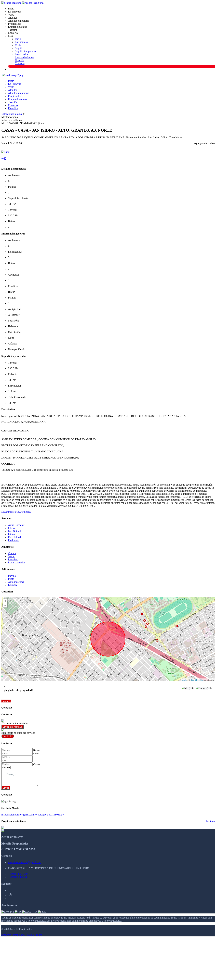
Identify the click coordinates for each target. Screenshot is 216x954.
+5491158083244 (17, 876)
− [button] (5, 605)
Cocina (12, 553)
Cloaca (12, 528)
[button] (16, 511)
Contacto (13, 32)
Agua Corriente (16, 525)
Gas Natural (14, 531)
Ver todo (210, 821)
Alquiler (12, 17)
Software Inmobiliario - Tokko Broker (21, 934)
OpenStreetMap (197, 679)
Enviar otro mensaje (12, 727)
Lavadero (13, 559)
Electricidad (14, 537)
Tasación (13, 29)
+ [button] (5, 600)
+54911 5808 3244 (18, 873)
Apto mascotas (16, 581)
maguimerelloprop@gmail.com (17, 814)
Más (10, 35)
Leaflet (184, 679)
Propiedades (14, 23)
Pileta (11, 578)
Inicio (11, 8)
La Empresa (14, 11)
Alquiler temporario (18, 20)
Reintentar (8, 736)
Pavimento (13, 540)
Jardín (11, 556)
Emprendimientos (17, 26)
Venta (11, 14)
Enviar (6, 788)
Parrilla (12, 575)
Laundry (12, 585)
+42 (4, 158)
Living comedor (16, 562)
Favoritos (13, 108)
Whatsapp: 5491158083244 (49, 814)
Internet (12, 534)
